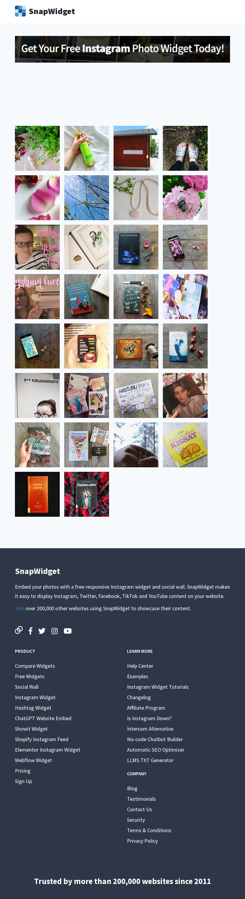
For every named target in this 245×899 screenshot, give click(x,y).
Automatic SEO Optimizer (155, 749)
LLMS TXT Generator (150, 760)
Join (19, 608)
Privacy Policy (142, 840)
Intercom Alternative (150, 728)
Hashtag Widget (33, 707)
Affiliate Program (146, 707)
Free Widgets (30, 676)
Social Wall (27, 686)
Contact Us (139, 809)
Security (136, 819)
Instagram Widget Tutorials (158, 686)
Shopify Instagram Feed (41, 739)
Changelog (139, 697)
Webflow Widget (33, 760)
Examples (137, 676)
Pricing (22, 770)
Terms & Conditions (149, 830)
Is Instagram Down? (149, 718)
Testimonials (141, 798)
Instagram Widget (35, 697)
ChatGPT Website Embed (43, 718)
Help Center (140, 665)
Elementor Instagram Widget (47, 749)
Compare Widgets (35, 665)
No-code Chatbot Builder (155, 739)
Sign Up (23, 781)
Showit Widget (31, 728)
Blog (132, 788)
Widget (52, 10)
